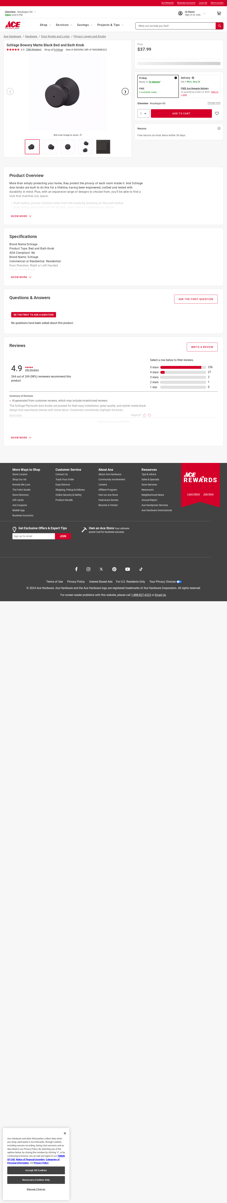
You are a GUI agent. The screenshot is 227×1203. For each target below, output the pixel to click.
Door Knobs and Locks (55, 36)
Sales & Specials (150, 479)
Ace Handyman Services (155, 505)
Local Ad (203, 3)
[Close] (65, 1133)
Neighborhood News (153, 495)
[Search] (219, 25)
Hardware (31, 36)
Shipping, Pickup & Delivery (70, 489)
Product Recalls (64, 500)
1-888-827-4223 (141, 595)
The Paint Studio (21, 489)
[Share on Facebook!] (76, 569)
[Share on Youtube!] (127, 569)
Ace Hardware (13, 36)
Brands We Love (21, 484)
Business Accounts (186, 3)
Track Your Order (65, 479)
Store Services (149, 484)
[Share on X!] (101, 569)
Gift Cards (18, 500)
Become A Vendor (108, 505)
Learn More (193, 494)
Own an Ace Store (108, 495)
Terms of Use (54, 582)
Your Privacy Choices (163, 582)
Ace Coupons (19, 505)
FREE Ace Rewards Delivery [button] (195, 88)
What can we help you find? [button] (154, 25)
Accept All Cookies (36, 1170)
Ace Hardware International (157, 510)
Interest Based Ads (100, 582)
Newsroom (148, 489)
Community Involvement (111, 479)
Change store (213, 103)
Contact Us (62, 474)
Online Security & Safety (69, 495)
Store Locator (217, 3)
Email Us (160, 595)
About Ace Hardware (109, 474)
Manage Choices (36, 1189)
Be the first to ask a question (34, 314)
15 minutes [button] (154, 82)
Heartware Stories (108, 500)
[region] (36, 1164)
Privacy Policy (76, 582)
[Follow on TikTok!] (141, 569)
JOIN (63, 536)
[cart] (220, 13)
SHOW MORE (19, 216)
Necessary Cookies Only (36, 1180)
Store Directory (20, 495)
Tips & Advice (149, 474)
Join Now (208, 494)
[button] (179, 25)
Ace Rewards (167, 3)
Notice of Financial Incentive (30, 1159)
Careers (102, 484)
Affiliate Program (107, 489)
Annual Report (149, 500)
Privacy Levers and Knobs (90, 36)
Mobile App (18, 510)
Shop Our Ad (19, 479)
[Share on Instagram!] (88, 569)
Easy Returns (63, 484)
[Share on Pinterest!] (114, 569)
